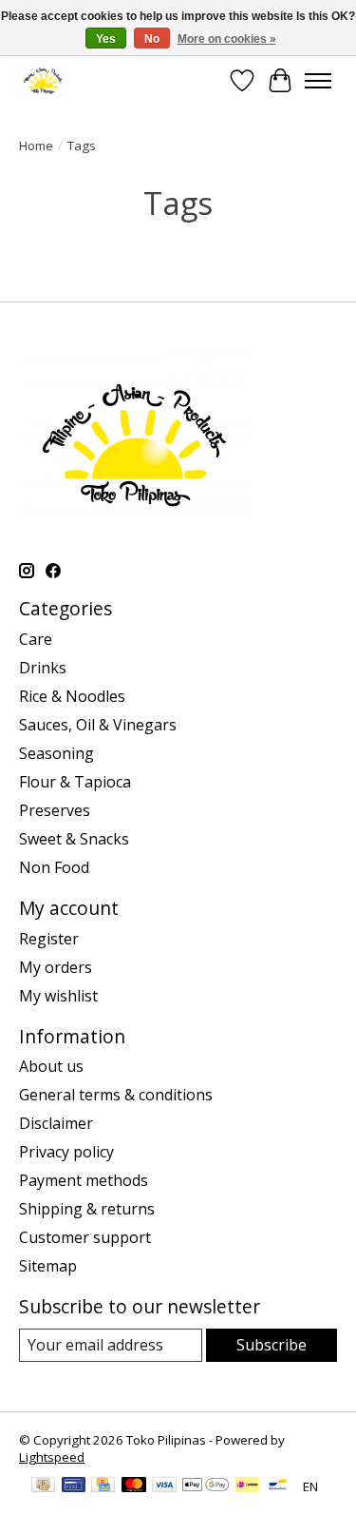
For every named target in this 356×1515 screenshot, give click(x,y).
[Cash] (43, 1486)
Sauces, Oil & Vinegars (98, 724)
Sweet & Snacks (74, 838)
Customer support (85, 1237)
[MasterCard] (134, 1486)
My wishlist (58, 995)
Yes (106, 39)
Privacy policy (66, 1151)
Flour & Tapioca (75, 781)
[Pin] (73, 1486)
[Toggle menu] (318, 81)
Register (49, 938)
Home (36, 145)
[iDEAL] (247, 1486)
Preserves (54, 810)
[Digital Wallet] (205, 1486)
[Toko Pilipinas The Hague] (43, 80)
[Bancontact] (278, 1486)
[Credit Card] (103, 1486)
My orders (55, 967)
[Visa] (164, 1486)
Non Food (54, 867)
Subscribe (271, 1344)
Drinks (42, 667)
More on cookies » (227, 39)
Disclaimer (56, 1123)
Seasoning (56, 753)
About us (51, 1066)
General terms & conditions (116, 1094)
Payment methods (83, 1180)
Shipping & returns (87, 1208)
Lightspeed (51, 1457)
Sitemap (48, 1265)
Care (35, 639)
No (151, 39)
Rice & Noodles (72, 696)
